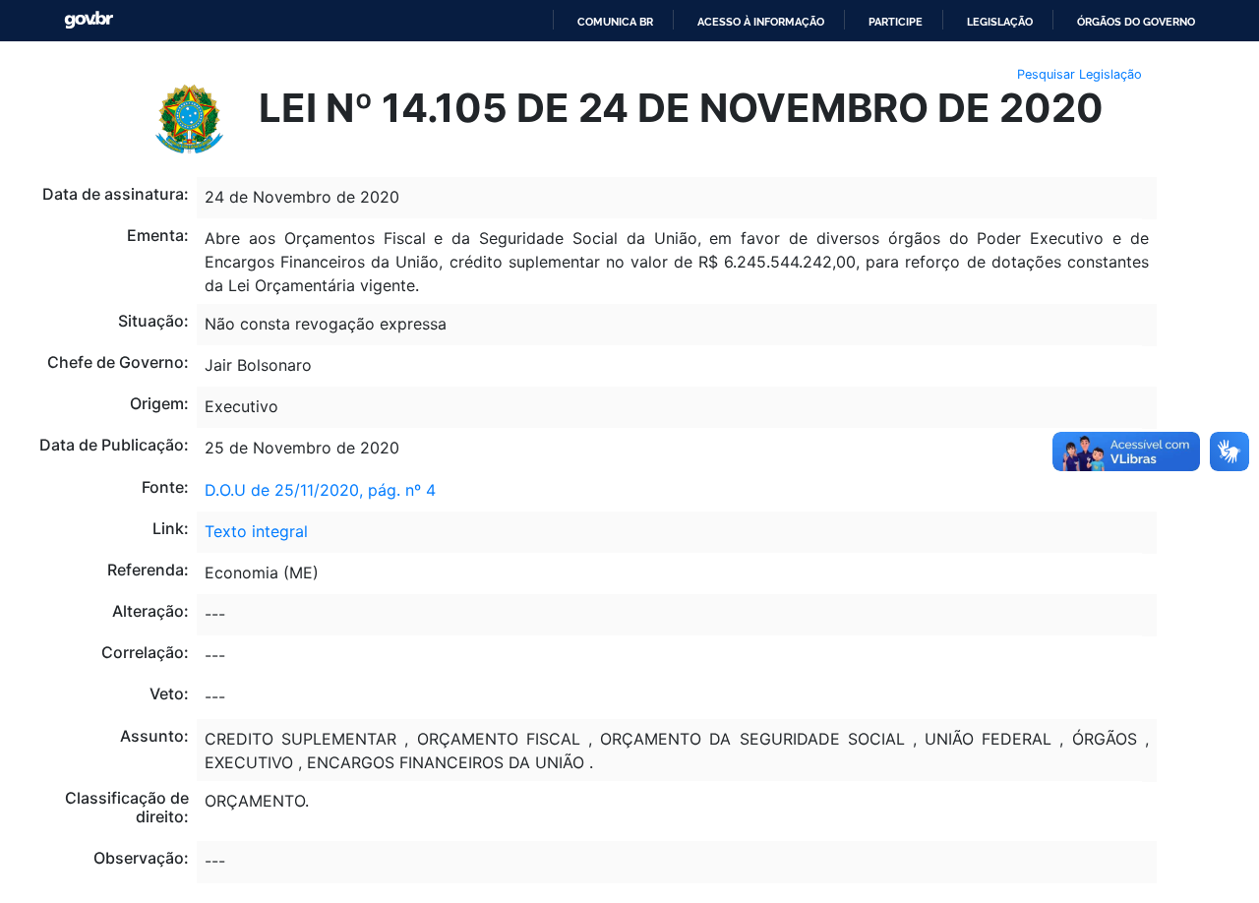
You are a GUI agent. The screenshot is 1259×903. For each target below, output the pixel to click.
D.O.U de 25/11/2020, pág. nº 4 (320, 490)
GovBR (88, 20)
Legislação (1000, 22)
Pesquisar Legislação (1079, 74)
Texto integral (256, 531)
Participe (896, 22)
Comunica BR (615, 22)
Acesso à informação (760, 22)
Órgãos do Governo (1136, 22)
